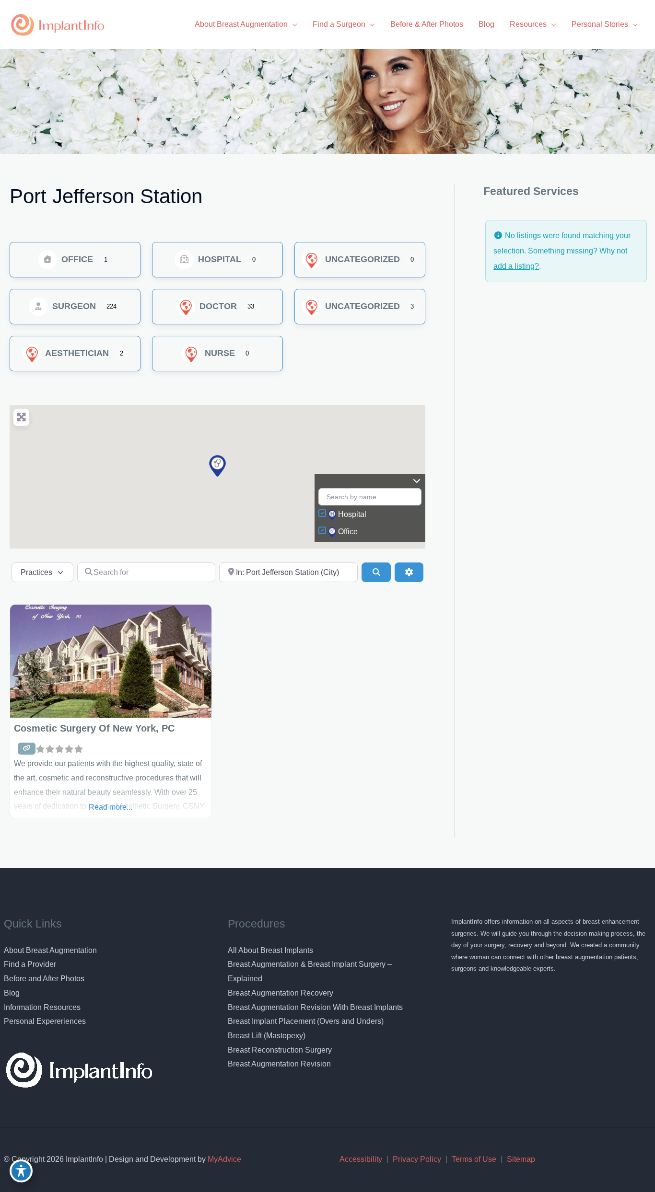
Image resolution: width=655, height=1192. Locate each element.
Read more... (110, 807)
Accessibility (360, 1159)
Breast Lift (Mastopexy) (266, 1036)
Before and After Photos (44, 978)
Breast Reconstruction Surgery (280, 1050)
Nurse (218, 353)
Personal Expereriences (45, 1021)
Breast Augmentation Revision (279, 1064)
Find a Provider (30, 964)
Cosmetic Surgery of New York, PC (94, 728)
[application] (292, 24)
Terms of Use (474, 1159)
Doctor (217, 306)
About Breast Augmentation (50, 950)
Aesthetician (76, 353)
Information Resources (42, 1007)
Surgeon (73, 306)
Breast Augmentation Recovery (280, 993)
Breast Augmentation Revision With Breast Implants (315, 1007)
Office (76, 259)
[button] (217, 466)
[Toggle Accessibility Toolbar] (21, 1170)
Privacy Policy (417, 1159)
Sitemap (521, 1159)
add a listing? (516, 266)
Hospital (218, 259)
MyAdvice (223, 1159)
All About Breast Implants (270, 950)
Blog (12, 993)
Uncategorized (361, 259)
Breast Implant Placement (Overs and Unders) (306, 1021)
